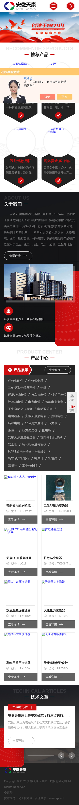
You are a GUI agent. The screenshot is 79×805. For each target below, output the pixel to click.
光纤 (43, 387)
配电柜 (46, 430)
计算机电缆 (15, 402)
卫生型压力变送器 (56, 505)
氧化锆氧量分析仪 (34, 444)
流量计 (12, 465)
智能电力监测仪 (55, 402)
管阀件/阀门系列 (51, 437)
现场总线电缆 (17, 394)
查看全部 (55, 370)
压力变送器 (29, 430)
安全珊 (12, 444)
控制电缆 (57, 416)
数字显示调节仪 (18, 458)
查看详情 (15, 255)
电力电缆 (34, 402)
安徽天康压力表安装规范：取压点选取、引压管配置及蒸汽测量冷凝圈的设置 (39, 715)
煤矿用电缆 (58, 394)
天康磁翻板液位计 (56, 662)
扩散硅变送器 (53, 558)
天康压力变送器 (54, 610)
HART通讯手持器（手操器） (27, 451)
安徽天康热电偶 (35, 416)
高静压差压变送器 (18, 662)
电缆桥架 (14, 416)
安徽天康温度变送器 (21, 437)
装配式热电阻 (21, 161)
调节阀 (52, 458)
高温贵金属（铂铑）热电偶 (58, 161)
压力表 (52, 423)
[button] (37, 38)
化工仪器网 (25, 798)
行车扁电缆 (38, 394)
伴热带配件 (15, 380)
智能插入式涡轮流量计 (20, 505)
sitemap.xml (56, 798)
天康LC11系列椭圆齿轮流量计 (20, 558)
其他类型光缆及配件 (21, 387)
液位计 (12, 430)
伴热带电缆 (35, 380)
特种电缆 (14, 423)
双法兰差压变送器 (18, 610)
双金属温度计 (34, 423)
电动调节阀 (44, 409)
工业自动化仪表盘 (20, 409)
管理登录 (40, 798)
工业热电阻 (29, 465)
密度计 (38, 458)
